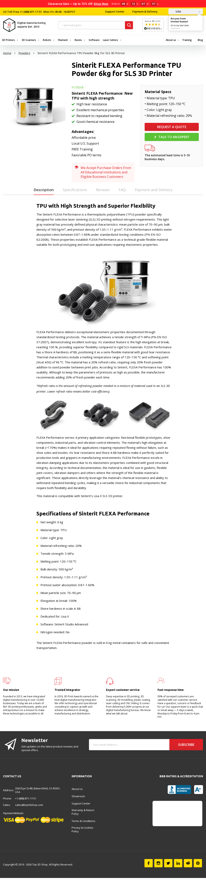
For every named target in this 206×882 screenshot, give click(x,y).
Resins (78, 40)
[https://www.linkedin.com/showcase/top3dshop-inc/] (178, 863)
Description (44, 189)
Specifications (75, 189)
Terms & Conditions (83, 821)
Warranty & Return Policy (83, 812)
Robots (47, 40)
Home (7, 53)
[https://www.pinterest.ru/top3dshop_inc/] (198, 863)
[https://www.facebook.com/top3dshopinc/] (148, 863)
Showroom (78, 796)
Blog (200, 40)
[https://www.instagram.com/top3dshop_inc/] (158, 863)
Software (94, 40)
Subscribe (186, 744)
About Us (77, 789)
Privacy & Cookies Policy (82, 829)
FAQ (122, 189)
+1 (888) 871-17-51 (30, 11)
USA (178, 11)
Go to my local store (180, 25)
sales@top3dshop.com (29, 805)
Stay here (175, 28)
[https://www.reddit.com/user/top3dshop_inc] (188, 863)
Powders (24, 53)
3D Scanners (29, 40)
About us (171, 40)
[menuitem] (10, 40)
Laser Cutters (110, 40)
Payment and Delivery (153, 189)
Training (187, 40)
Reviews (103, 189)
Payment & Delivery (145, 11)
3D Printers (8, 40)
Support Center (115, 11)
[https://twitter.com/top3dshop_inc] (168, 863)
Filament (63, 40)
